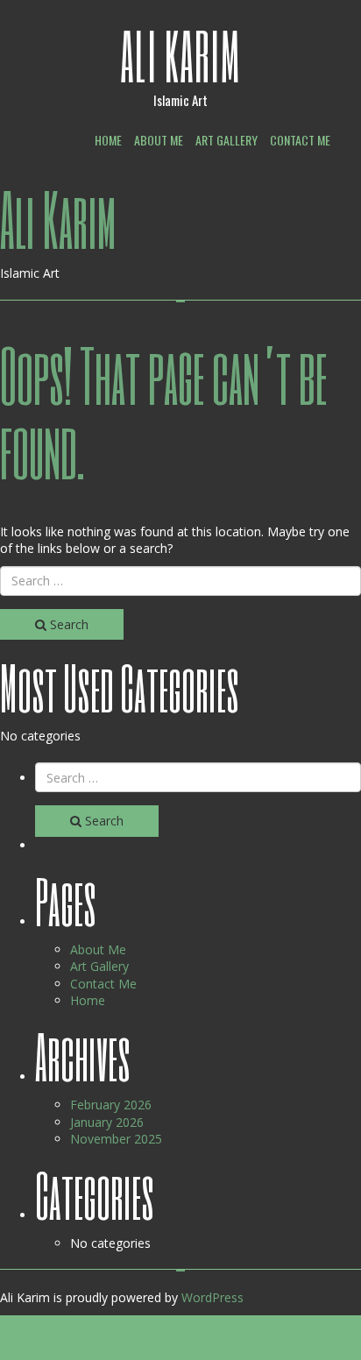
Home (108, 140)
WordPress (212, 1297)
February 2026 (111, 1104)
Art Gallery (226, 140)
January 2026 (107, 1122)
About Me (158, 140)
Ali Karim (180, 55)
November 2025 (116, 1138)
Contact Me (300, 140)
